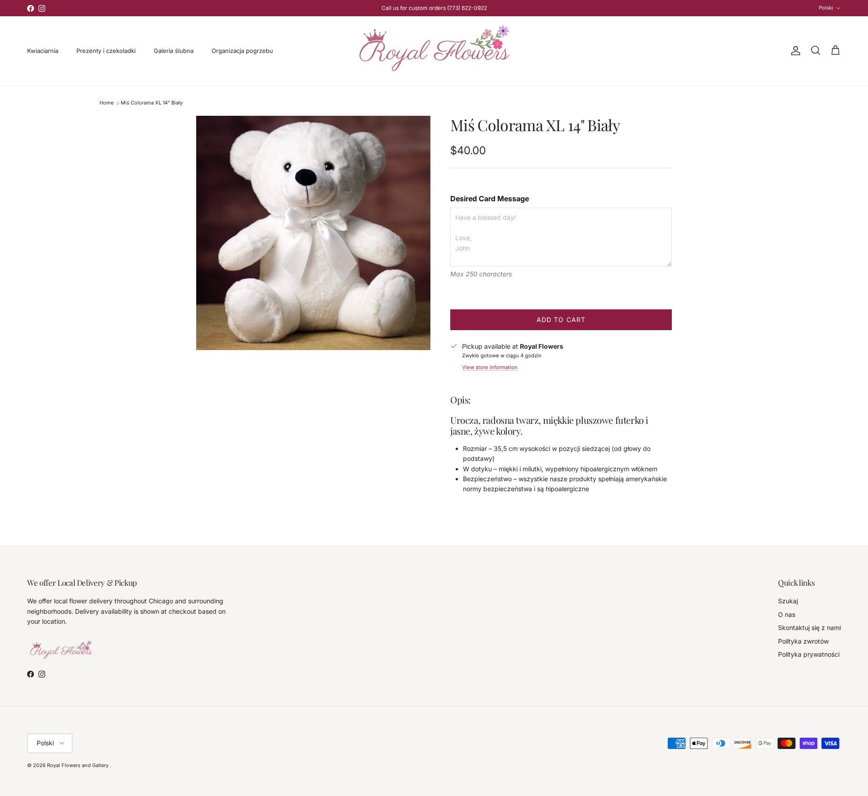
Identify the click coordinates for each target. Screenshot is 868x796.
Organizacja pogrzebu (242, 50)
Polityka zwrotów (803, 641)
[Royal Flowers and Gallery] (434, 50)
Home (106, 103)
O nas (786, 614)
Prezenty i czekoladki (106, 50)
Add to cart (561, 319)
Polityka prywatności (809, 654)
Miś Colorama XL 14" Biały (152, 103)
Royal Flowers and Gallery (78, 765)
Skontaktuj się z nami (809, 627)
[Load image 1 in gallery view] (313, 233)
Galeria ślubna (173, 50)
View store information (490, 367)
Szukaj (788, 601)
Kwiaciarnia (42, 50)
